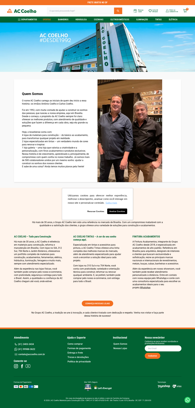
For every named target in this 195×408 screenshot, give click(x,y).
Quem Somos (120, 344)
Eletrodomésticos (119, 19)
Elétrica (173, 19)
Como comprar (75, 344)
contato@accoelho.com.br (31, 354)
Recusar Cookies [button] (95, 211)
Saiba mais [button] (111, 203)
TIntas (158, 19)
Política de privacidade (79, 362)
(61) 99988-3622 (26, 349)
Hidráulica (81, 19)
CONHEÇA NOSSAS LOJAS (97, 303)
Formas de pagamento (79, 348)
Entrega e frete (75, 353)
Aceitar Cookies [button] (117, 211)
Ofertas (47, 19)
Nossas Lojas (120, 348)
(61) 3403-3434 (26, 344)
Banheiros (63, 19)
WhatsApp (145, 287)
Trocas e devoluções (78, 357)
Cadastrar (152, 356)
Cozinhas (98, 19)
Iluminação (142, 19)
